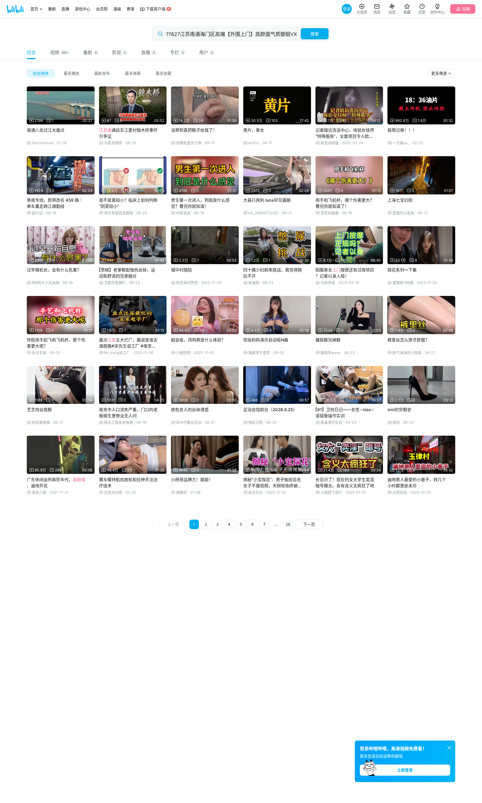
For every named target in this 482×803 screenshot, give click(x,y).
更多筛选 (439, 73)
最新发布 (102, 73)
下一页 (309, 524)
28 (288, 524)
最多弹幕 (133, 73)
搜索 (314, 34)
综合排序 (41, 73)
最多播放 (71, 73)
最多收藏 (163, 73)
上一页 (173, 524)
